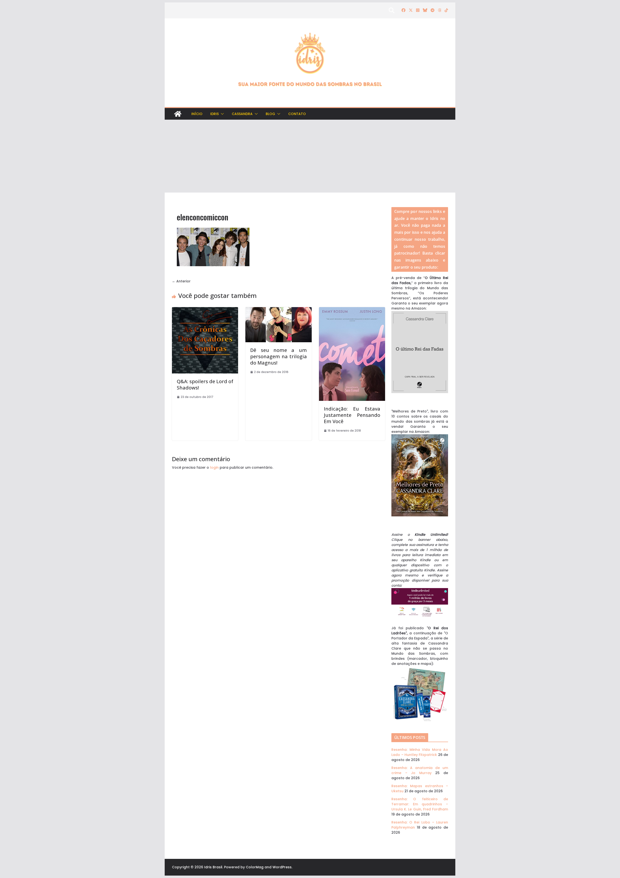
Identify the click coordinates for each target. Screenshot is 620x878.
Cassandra (242, 113)
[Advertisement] (310, 156)
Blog (270, 113)
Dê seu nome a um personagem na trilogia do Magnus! (278, 356)
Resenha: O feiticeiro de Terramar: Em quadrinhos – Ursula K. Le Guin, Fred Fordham (419, 804)
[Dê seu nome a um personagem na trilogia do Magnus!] (278, 309)
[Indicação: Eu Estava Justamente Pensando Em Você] (352, 309)
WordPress (282, 867)
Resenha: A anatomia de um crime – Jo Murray (419, 770)
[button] (221, 113)
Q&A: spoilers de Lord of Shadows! (205, 384)
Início (196, 113)
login (214, 467)
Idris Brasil (213, 867)
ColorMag (255, 867)
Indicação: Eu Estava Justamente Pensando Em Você (352, 415)
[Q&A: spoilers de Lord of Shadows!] (205, 309)
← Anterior (181, 281)
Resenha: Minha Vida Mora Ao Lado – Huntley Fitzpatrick (419, 752)
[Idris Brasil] (178, 114)
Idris (214, 113)
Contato (297, 113)
